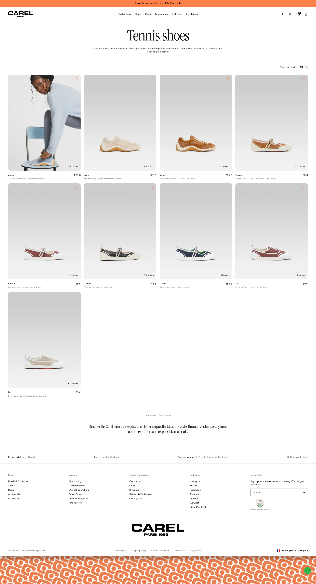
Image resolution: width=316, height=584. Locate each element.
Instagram (195, 481)
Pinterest (195, 494)
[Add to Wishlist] (77, 79)
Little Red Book (198, 507)
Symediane (41, 550)
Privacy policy (121, 550)
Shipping (134, 490)
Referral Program (78, 498)
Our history (75, 481)
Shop (11, 475)
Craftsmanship (77, 485)
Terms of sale (179, 550)
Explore (73, 475)
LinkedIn (194, 498)
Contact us (135, 481)
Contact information (160, 550)
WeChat (194, 502)
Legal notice (195, 550)
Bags (11, 490)
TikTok (193, 485)
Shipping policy (139, 550)
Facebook (195, 490)
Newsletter (256, 475)
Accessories (14, 494)
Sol (242, 283)
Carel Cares (75, 494)
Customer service (138, 475)
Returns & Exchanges (140, 494)
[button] (124, 14)
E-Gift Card (14, 498)
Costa (243, 175)
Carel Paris (15, 550)
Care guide (135, 498)
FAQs (132, 485)
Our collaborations (79, 490)
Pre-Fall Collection (18, 481)
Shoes (11, 485)
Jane (15, 175)
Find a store (75, 502)
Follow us (195, 475)
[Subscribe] (304, 492)
